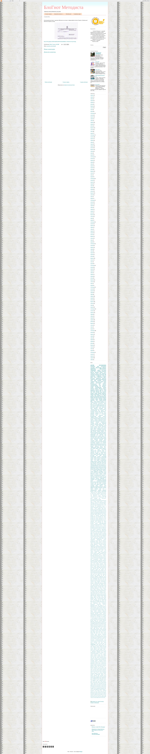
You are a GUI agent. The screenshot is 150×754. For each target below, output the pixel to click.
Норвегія (104, 612)
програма (97, 389)
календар (100, 440)
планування (104, 371)
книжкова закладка (96, 646)
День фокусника (97, 575)
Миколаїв (104, 394)
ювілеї (98, 370)
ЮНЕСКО (96, 471)
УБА (98, 366)
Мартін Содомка (101, 597)
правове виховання (94, 675)
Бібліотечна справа (100, 514)
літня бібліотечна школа (102, 650)
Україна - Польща (94, 419)
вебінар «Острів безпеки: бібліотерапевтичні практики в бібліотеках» (98, 475)
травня (92, 102)
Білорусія (92, 515)
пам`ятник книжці (96, 669)
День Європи (97, 462)
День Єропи (102, 462)
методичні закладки (101, 380)
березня (92, 106)
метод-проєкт (98, 652)
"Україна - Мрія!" (95, 448)
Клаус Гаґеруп (95, 585)
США (99, 622)
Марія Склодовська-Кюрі (99, 598)
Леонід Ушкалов (93, 592)
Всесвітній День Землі (94, 516)
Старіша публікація (84, 82)
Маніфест (92, 597)
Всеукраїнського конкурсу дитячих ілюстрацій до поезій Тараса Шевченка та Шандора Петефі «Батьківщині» (98, 560)
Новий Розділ (100, 418)
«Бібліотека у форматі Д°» (95, 502)
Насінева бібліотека (103, 607)
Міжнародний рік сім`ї (94, 606)
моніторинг (92, 412)
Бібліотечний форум (101, 377)
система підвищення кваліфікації (99, 688)
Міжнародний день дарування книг (98, 434)
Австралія (104, 510)
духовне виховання (93, 638)
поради (105, 486)
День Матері (102, 568)
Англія (97, 454)
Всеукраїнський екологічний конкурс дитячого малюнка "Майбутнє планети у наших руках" (98, 536)
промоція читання (97, 427)
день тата (94, 636)
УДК (97, 470)
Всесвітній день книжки (102, 521)
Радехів (92, 397)
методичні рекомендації (95, 374)
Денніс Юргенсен (103, 567)
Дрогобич (97, 372)
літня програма (97, 395)
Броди (92, 377)
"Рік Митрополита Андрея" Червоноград (98, 495)
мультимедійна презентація (99, 404)
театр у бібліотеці (103, 690)
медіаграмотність (93, 652)
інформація (98, 697)
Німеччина (96, 613)
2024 (99, 500)
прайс (98, 675)
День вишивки (101, 569)
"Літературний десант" (96, 494)
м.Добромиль (98, 651)
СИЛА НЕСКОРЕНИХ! (96, 734)
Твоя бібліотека (95, 733)
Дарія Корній (98, 567)
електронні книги (102, 439)
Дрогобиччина (97, 396)
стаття (96, 690)
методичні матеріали (102, 397)
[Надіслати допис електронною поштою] (62, 44)
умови (105, 427)
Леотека (97, 592)
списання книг (98, 488)
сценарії (98, 690)
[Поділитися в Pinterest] (68, 44)
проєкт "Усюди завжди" (94, 682)
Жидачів (92, 394)
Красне (92, 589)
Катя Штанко (101, 584)
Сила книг (97, 61)
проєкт (102, 427)
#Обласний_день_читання (94, 500)
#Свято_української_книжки (99, 401)
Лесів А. (105, 592)
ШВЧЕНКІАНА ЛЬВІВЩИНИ (98, 53)
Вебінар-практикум (103, 515)
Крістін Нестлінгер (97, 589)
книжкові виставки (95, 422)
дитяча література (94, 439)
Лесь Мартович (101, 592)
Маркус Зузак (96, 597)
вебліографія (104, 629)
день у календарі (97, 371)
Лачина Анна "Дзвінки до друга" (100, 591)
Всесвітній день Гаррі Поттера (98, 455)
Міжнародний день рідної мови (100, 600)
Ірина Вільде (99, 509)
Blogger (81, 751)
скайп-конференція (96, 689)
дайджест (99, 635)
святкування (100, 487)
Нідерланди (92, 613)
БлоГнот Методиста (63, 7)
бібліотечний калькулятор (98, 629)
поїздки (92, 427)
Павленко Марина (97, 469)
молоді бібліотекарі (99, 425)
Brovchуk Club (102, 500)
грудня (92, 111)
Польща (104, 418)
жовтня (92, 115)
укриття (99, 691)
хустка (102, 692)
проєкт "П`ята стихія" (94, 681)
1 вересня (100, 448)
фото (105, 691)
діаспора (98, 638)
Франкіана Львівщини (98, 408)
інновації (99, 393)
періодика (104, 441)
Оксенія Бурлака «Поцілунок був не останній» (98, 615)
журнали (104, 409)
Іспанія (94, 454)
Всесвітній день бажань (94, 517)
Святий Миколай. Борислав (95, 623)
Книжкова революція (97, 586)
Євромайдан (92, 506)
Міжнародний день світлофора (95, 601)
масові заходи (96, 441)
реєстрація (96, 487)
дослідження (104, 637)
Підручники (92, 621)
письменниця (93, 442)
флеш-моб (101, 412)
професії (92, 487)
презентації (101, 675)
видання (100, 630)
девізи (92, 477)
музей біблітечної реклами (102, 661)
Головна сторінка (66, 82)
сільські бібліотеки (98, 445)
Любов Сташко (52, 44)
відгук (99, 631)
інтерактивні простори (94, 696)
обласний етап (96, 667)
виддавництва (104, 630)
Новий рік (104, 396)
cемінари (104, 501)
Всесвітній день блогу (102, 518)
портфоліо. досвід (97, 673)
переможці (92, 400)
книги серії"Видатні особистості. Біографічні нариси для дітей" (98, 645)
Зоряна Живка (97, 582)
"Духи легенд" (94, 493)
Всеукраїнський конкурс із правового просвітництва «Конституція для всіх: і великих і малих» (98, 555)
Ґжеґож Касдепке (102, 697)
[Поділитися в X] (66, 44)
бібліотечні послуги (94, 473)
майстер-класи (103, 422)
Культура (98, 590)
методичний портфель (94, 660)
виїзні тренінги (93, 631)
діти (100, 638)
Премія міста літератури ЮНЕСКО (100, 620)
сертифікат (92, 688)
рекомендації (53, 46)
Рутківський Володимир (94, 622)
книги (97, 397)
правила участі (103, 674)
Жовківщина (104, 465)
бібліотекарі (98, 367)
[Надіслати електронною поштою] (64, 44)
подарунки (93, 389)
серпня (92, 118)
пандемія (100, 669)
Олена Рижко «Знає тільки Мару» (96, 616)
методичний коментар (97, 659)
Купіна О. (104, 590)
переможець (104, 426)
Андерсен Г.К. (103, 431)
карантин (48, 46)
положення (102, 374)
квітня (92, 104)
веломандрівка (93, 630)
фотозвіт (92, 491)
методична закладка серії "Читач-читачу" (98, 411)
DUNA (95, 501)
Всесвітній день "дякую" (102, 516)
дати (105, 476)
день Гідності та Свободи (97, 477)
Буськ (95, 377)
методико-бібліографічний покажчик (96, 653)
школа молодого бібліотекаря (100, 491)
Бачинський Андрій (94, 514)
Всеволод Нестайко (102, 454)
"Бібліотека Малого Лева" (100, 446)
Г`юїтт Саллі (93, 563)
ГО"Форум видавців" (99, 563)
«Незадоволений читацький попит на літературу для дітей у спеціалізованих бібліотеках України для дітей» (98, 452)
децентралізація (98, 636)
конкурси (93, 366)
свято (97, 400)
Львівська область (102, 388)
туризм (96, 691)
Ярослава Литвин (99, 628)
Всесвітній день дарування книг (98, 415)
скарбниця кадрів (94, 381)
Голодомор (92, 462)
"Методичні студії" (103, 494)
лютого (92, 107)
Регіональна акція (98, 621)
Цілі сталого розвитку (102, 627)
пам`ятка (100, 441)
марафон (104, 651)
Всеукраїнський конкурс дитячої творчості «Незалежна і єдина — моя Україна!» (98, 549)
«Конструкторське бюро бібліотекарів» (97, 430)
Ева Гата (104, 578)
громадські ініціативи (94, 635)
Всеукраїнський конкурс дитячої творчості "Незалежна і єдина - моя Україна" (98, 459)
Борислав (92, 372)
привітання (93, 368)
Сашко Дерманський (103, 622)
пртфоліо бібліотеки (94, 684)
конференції (99, 479)
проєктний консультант (102, 683)
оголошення (102, 365)
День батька (101, 463)
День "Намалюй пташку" (95, 568)
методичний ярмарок (94, 661)
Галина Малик (103, 461)
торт (94, 691)
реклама (101, 389)
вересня (92, 95)
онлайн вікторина (100, 668)
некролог (101, 485)
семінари (99, 379)
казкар (92, 642)
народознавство (99, 665)
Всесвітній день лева (94, 522)
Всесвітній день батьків (102, 517)
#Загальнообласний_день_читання (96, 499)
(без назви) (97, 84)
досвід (92, 365)
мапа (102, 651)
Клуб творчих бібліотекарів (102, 585)
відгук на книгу (103, 631)
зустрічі (92, 395)
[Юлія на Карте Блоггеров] (93, 721)
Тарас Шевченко (102, 373)
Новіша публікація (48, 82)
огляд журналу (101, 667)
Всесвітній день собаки (102, 522)
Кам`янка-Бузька (95, 584)
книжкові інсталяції (103, 646)
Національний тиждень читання (96, 468)
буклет (92, 472)
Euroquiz (98, 501)
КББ (101, 396)
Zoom (105, 412)
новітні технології (97, 426)
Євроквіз (98, 431)
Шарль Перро (93, 628)
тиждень (92, 691)
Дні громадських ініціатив (99, 577)
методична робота (94, 485)
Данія (95, 567)
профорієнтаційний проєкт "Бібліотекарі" (99, 677)
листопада (92, 113)
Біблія (105, 514)
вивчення (97, 630)
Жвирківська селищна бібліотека (98, 729)
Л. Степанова (93, 591)
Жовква (104, 367)
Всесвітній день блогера (94, 518)
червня (92, 100)
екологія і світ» (103, 638)
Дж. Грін (102, 575)
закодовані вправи (94, 440)
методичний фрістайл (102, 660)
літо (105, 410)
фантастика (102, 691)
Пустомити (93, 378)
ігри (105, 445)
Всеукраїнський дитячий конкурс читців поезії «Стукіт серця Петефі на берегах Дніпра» (98, 532)
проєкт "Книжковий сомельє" (101, 680)
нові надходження (101, 666)
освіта (91, 669)
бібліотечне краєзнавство (98, 403)
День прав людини (96, 574)
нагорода (95, 665)
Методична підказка (102, 433)
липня (92, 98)
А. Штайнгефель (100, 510)
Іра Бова (95, 509)
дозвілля (101, 409)
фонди (103, 445)
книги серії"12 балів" (100, 644)
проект (105, 675)
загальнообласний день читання (97, 410)
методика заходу (103, 652)
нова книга (93, 392)
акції (95, 380)
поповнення (92, 673)
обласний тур (98, 386)
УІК (105, 374)
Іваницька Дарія (100, 508)
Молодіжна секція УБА (97, 599)
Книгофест (92, 586)
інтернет (92, 446)
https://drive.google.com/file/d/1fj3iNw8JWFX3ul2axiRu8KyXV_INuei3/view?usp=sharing (60, 41)
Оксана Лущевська (103, 614)
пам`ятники (104, 370)
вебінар (102, 438)
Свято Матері (101, 623)
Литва (98, 433)
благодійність (100, 471)
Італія (91, 510)
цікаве (105, 382)
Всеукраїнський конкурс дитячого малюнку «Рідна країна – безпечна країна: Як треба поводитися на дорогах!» (98, 547)
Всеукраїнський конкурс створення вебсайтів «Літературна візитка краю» (98, 553)
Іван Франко (100, 381)
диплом (102, 636)
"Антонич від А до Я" (94, 492)
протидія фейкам (93, 676)
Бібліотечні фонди (94, 432)
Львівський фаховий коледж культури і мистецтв (98, 593)
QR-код (101, 501)
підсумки (97, 412)
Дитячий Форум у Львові (97, 465)
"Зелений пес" (98, 493)
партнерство (104, 669)
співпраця (100, 689)
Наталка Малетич (93, 608)
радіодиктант (99, 684)
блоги (105, 471)
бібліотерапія (95, 472)
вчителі (97, 631)
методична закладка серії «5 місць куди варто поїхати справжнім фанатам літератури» (98, 657)
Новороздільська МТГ (99, 612)
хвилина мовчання (98, 692)
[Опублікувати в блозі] (65, 44)
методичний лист (103, 659)
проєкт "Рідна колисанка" (102, 681)
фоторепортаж (93, 692)
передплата (101, 486)
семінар (95, 393)
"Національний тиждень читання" (97, 447)
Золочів (92, 371)
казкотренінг (95, 642)
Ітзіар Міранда (95, 510)
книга (99, 642)
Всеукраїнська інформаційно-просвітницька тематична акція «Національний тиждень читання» (98, 530)
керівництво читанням (95, 478)
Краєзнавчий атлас (98, 394)
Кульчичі (101, 590)
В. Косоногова (96, 515)
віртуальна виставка (99, 476)
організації (104, 668)
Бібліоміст (104, 393)
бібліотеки (99, 438)
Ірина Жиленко (103, 509)
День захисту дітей (99, 570)
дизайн (105, 438)
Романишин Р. (103, 621)
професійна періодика (99, 676)
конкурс (101, 372)
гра (103, 476)
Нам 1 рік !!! (97, 69)
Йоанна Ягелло (97, 583)
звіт (94, 397)
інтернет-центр (99, 696)
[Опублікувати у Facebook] (67, 44)
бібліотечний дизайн (102, 472)
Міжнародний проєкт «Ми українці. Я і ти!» (98, 605)
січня (92, 109)
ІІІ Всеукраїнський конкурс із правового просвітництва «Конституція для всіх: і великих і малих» (98, 507)
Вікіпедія (104, 562)
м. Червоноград (93, 651)
